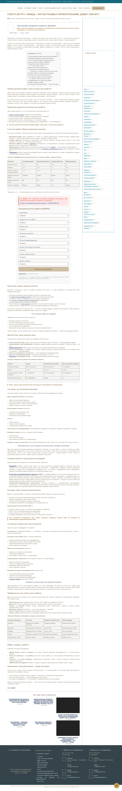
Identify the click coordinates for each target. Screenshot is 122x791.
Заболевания (87, 119)
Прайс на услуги (41, 760)
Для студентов (88, 197)
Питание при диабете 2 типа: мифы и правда (43, 722)
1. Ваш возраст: (23, 212)
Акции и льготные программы (45, 758)
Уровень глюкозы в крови (16, 114)
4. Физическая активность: (26, 233)
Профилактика (88, 164)
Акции (85, 89)
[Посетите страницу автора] (11, 28)
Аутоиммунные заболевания (91, 100)
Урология (86, 209)
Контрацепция (87, 122)
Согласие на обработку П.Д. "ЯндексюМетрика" (48, 778)
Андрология (87, 97)
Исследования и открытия (91, 186)
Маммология (87, 181)
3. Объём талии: (23, 226)
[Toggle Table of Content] (57, 53)
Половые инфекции (89, 177)
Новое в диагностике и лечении (92, 189)
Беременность (88, 108)
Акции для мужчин (89, 94)
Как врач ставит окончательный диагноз (40, 75)
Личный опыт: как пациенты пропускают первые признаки (44, 71)
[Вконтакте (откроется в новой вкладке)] (112, 1)
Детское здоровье (89, 131)
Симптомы (86, 147)
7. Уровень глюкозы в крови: (27, 254)
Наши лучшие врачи (42, 762)
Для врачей (87, 194)
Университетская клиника (61, 4)
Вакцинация (87, 155)
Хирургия (86, 212)
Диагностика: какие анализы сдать (38, 67)
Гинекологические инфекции (91, 113)
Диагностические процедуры (91, 138)
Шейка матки (87, 127)
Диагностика (87, 133)
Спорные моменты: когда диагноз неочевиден (41, 73)
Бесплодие (87, 111)
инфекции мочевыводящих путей (52, 149)
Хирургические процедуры (91, 222)
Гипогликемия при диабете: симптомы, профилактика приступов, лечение (19, 701)
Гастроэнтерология (89, 103)
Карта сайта (40, 781)
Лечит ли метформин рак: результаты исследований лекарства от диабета (68, 716)
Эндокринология (88, 226)
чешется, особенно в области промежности (25, 300)
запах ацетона (25, 304)
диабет (13, 688)
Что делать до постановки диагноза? (39, 69)
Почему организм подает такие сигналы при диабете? (43, 56)
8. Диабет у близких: (24, 261)
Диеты (85, 158)
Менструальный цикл (89, 124)
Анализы (86, 136)
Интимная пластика (89, 214)
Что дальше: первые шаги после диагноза (40, 77)
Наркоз (86, 217)
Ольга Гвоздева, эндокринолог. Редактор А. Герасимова (36, 26)
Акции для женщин (89, 91)
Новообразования (88, 219)
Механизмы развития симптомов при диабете (41, 58)
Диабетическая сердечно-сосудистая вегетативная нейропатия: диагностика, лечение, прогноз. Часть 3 (43, 701)
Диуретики (33, 143)
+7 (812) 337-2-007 (55, 1)
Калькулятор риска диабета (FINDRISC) (39, 62)
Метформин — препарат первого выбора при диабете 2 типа (19, 723)
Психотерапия (87, 203)
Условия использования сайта (45, 771)
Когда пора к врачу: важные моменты (39, 64)
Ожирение (86, 228)
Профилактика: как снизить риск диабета (40, 80)
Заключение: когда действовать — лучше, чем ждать (44, 84)
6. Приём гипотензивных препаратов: (30, 247)
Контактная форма (42, 765)
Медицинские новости (90, 184)
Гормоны (86, 116)
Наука (85, 192)
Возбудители (87, 172)
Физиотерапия (87, 166)
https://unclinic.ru (23, 273)
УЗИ (85, 150)
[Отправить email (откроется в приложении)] (114, 1)
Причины (86, 144)
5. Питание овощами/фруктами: (28, 240)
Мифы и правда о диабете (36, 82)
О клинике (40, 756)
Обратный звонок (41, 767)
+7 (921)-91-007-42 (67, 1)
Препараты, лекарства (90, 161)
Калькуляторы (88, 141)
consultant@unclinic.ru (73, 777)
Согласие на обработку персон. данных (47, 775)
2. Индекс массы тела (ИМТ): (27, 219)
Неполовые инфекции (89, 175)
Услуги (39, 769)
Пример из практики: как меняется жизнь (41, 78)
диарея (53, 147)
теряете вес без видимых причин (21, 297)
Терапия (86, 206)
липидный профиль (15, 579)
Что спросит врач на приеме (37, 65)
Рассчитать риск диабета (43, 269)
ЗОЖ (85, 153)
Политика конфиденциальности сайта (47, 773)
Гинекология (87, 106)
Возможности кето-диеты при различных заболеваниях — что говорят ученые (68, 740)
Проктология (87, 200)
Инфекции (86, 170)
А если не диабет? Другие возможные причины (41, 60)
